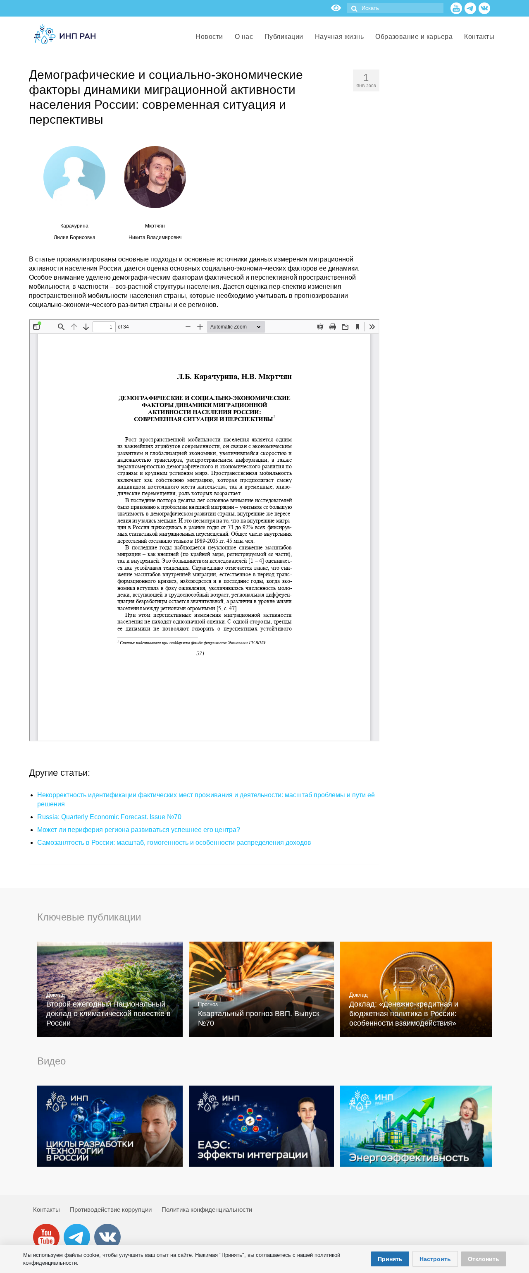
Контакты (46, 1209)
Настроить (435, 1259)
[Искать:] (395, 8)
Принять (390, 1259)
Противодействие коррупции (111, 1209)
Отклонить (483, 1259)
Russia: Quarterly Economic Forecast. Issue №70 (109, 816)
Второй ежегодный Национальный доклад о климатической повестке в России (108, 1013)
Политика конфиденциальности (207, 1209)
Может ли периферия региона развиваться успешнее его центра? (138, 829)
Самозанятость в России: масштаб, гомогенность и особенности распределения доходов (174, 842)
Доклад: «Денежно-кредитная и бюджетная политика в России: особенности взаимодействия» (403, 1013)
